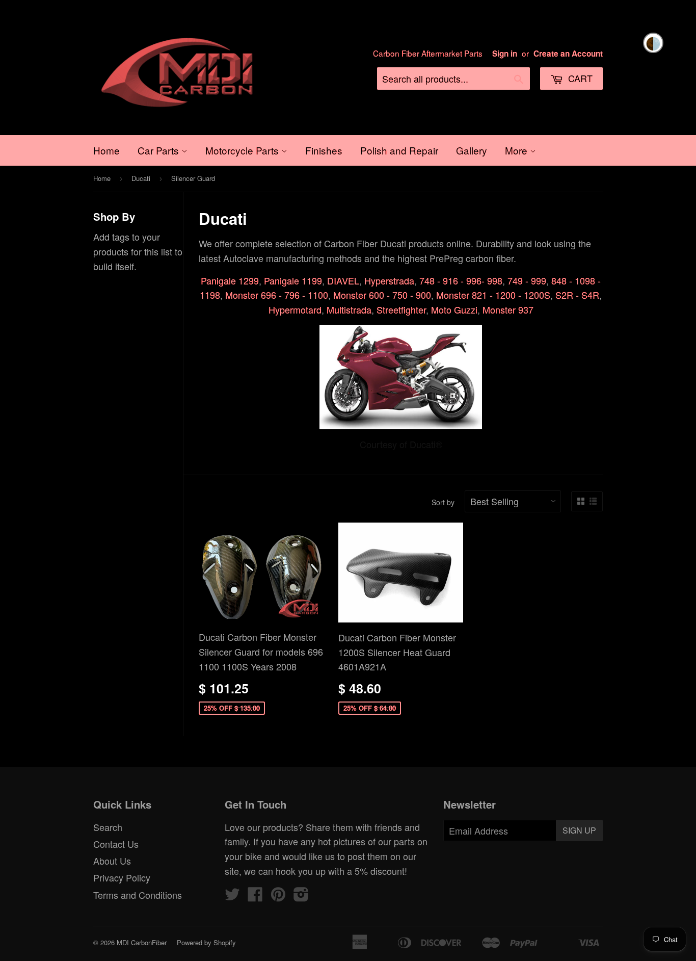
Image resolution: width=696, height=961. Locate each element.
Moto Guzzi (454, 309)
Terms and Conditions (137, 894)
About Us (112, 860)
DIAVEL (343, 280)
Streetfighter (401, 309)
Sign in (504, 53)
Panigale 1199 (293, 280)
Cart (579, 78)
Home (106, 150)
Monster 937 (508, 309)
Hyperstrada (389, 280)
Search (107, 827)
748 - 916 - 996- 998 (460, 280)
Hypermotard (295, 309)
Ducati (140, 178)
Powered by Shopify (206, 942)
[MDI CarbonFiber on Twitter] (232, 896)
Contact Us (116, 843)
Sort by (443, 502)
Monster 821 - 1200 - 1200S (493, 294)
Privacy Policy (121, 877)
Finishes (323, 150)
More (517, 150)
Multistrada (349, 309)
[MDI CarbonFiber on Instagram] (301, 896)
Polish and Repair (399, 150)
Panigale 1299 (230, 280)
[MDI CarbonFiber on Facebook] (255, 896)
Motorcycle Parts (243, 150)
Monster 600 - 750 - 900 (382, 294)
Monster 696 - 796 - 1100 (276, 294)
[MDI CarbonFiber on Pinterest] (278, 896)
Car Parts (159, 150)
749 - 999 (526, 280)
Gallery (471, 150)
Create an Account (568, 53)
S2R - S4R (577, 294)
